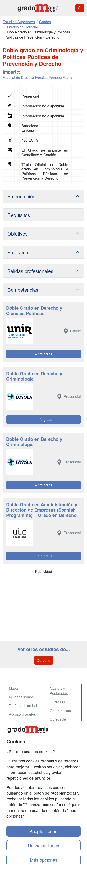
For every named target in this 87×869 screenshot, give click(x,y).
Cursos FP (58, 702)
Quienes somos (21, 696)
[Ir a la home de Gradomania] (38, 8)
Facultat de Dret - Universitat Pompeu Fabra (37, 77)
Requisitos (18, 214)
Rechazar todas (43, 845)
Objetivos (17, 233)
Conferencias (60, 710)
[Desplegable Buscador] (79, 8)
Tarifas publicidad (23, 705)
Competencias (22, 289)
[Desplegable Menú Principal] (9, 8)
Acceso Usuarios (22, 714)
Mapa (13, 688)
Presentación (21, 196)
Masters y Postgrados (59, 691)
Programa (17, 252)
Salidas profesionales (30, 270)
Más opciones (43, 860)
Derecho (43, 660)
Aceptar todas (43, 831)
